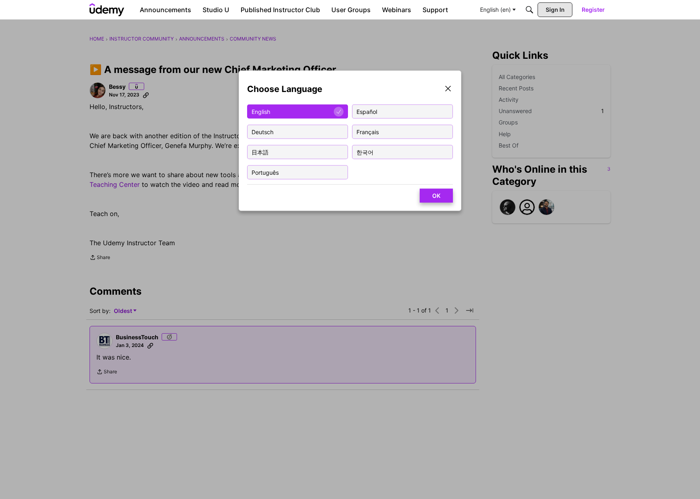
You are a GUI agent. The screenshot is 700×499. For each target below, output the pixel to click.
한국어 (364, 151)
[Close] (448, 89)
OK (436, 195)
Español (366, 111)
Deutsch (262, 131)
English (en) (495, 9)
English (261, 111)
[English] (107, 9)
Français (367, 131)
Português (265, 172)
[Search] (529, 9)
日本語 (260, 151)
